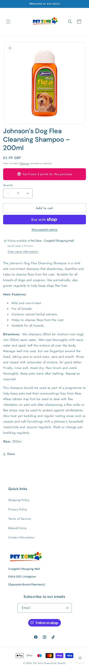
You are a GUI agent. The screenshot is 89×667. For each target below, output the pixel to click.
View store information (23, 251)
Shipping (24, 163)
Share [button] (11, 454)
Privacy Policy (17, 509)
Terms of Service (19, 519)
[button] (8, 21)
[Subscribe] (67, 608)
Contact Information (21, 537)
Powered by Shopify (55, 663)
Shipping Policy (19, 500)
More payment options (45, 229)
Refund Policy (17, 528)
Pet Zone (38, 663)
